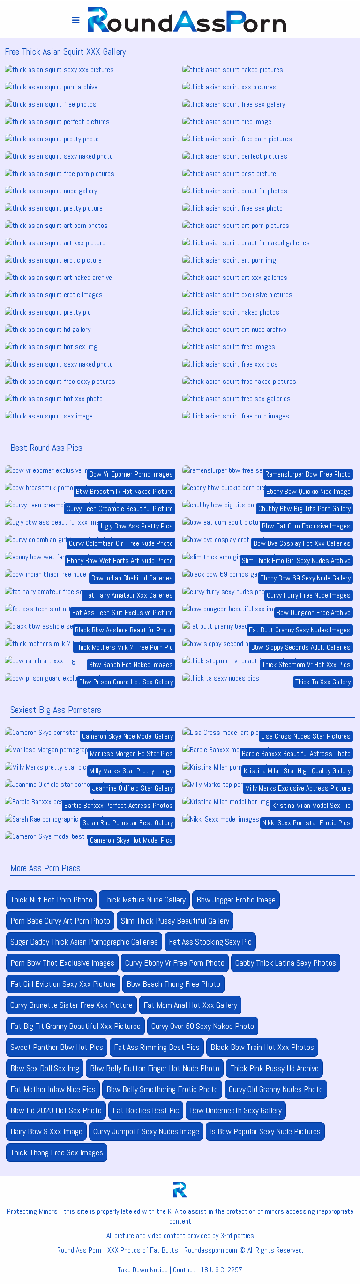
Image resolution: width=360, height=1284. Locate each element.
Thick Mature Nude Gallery (144, 899)
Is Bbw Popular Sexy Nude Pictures (265, 1131)
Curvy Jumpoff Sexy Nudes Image (146, 1131)
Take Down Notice (143, 1270)
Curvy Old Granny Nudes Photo (276, 1089)
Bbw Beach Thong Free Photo (173, 983)
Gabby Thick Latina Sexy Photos (285, 962)
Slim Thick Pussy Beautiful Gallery (175, 920)
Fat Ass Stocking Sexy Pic (210, 941)
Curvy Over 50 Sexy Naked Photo (202, 1025)
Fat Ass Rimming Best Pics (157, 1047)
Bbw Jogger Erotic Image (236, 899)
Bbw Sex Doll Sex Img (44, 1068)
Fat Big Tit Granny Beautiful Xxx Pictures (75, 1025)
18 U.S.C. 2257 (221, 1270)
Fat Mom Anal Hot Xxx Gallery (190, 1004)
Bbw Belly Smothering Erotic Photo (162, 1089)
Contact (184, 1270)
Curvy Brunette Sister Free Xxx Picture (71, 1004)
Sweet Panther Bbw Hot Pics (56, 1047)
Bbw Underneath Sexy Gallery (236, 1110)
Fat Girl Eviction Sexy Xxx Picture (63, 983)
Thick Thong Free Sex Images (56, 1152)
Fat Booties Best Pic (145, 1110)
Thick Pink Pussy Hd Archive (274, 1068)
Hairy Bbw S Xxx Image (46, 1131)
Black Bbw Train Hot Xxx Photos (262, 1047)
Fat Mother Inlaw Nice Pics (53, 1089)
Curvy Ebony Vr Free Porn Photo (175, 962)
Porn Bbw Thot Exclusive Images (62, 962)
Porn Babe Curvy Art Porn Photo (60, 920)
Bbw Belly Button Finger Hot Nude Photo (154, 1068)
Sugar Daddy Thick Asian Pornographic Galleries (84, 941)
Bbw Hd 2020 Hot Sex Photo (56, 1110)
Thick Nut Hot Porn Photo (51, 899)
